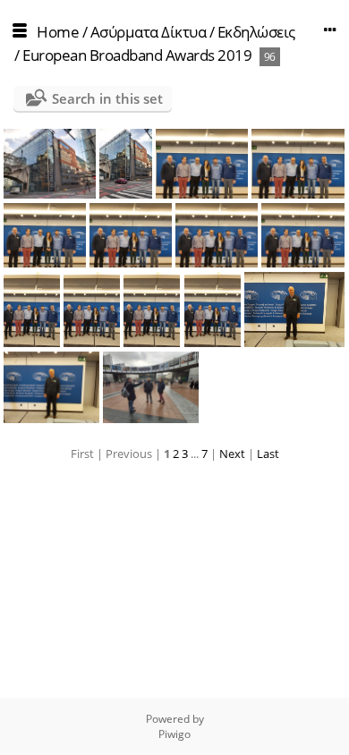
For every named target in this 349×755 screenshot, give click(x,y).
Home (58, 31)
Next (232, 453)
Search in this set (107, 98)
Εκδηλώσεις (256, 31)
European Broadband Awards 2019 (136, 55)
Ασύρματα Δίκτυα (148, 31)
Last (268, 453)
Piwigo (174, 734)
